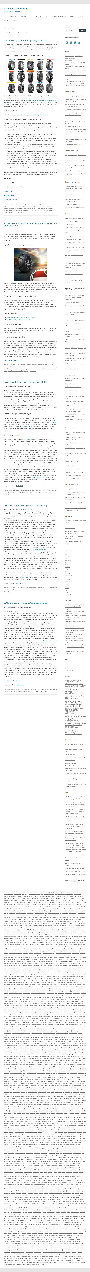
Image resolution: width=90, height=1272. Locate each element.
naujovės (63, 1197)
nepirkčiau (27, 1119)
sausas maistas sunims (46, 982)
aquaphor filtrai (11, 913)
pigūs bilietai (30, 1136)
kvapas (75, 1109)
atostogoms (34, 1130)
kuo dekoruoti (65, 1220)
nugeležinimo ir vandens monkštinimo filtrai (71, 908)
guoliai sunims (29, 980)
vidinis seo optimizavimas (70, 940)
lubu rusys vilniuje (12, 957)
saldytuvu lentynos (16, 949)
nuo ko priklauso (8, 1056)
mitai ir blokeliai (77, 1239)
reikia (75, 1123)
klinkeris (27, 1014)
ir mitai (12, 1087)
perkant (48, 1239)
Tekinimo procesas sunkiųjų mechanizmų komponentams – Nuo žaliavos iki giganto (75, 132)
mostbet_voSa (68, 630)
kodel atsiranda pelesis (61, 944)
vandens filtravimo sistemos (71, 720)
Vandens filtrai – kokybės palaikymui (74, 83)
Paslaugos (67, 579)
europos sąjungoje (52, 1077)
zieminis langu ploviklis (55, 967)
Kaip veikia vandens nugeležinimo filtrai (75, 306)
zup (68, 1151)
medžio (67, 1216)
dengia (58, 1115)
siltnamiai (27, 957)
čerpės (80, 1047)
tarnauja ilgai (35, 1071)
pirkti (27, 1113)
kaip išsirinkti (37, 1117)
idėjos (11, 1220)
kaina (48, 1092)
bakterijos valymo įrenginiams (74, 684)
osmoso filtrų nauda (8, 894)
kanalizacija (40, 1233)
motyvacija (69, 1218)
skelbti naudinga (81, 1075)
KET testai (29, 426)
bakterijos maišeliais (70, 1035)
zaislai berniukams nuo (13, 959)
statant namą (42, 1090)
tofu (76, 1003)
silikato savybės (44, 1241)
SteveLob (67, 611)
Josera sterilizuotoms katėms (72, 469)
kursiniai (14, 1176)
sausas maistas (12, 991)
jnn (60, 1159)
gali (4, 1210)
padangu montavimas (26, 367)
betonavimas (57, 1222)
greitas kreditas (50, 961)
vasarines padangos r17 (37, 210)
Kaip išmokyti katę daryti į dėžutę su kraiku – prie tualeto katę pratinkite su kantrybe (75, 250)
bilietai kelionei (60, 1142)
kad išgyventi (21, 1149)
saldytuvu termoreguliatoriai (29, 949)
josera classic (7, 940)
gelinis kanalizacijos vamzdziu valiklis (31, 1035)
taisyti (5, 1212)
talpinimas (28, 1100)
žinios (29, 1201)
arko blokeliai (29, 1069)
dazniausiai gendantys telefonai (30, 932)
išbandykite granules (9, 1071)
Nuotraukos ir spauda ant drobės (73, 126)
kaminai (83, 1205)
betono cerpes (36, 1043)
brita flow (59, 1005)
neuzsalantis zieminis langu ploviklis (40, 967)
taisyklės (58, 1146)
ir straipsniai (73, 1140)
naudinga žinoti (14, 1073)
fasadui (51, 1241)
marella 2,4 (27, 1005)
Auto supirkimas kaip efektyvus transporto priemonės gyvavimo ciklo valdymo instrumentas (75, 265)
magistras (80, 1174)
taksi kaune (76, 1094)
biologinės (48, 1127)
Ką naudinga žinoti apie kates (72, 221)
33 (73, 1201)
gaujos (23, 1216)
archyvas (60, 1203)
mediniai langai (80, 686)
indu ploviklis (41, 1020)
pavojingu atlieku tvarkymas (52, 1020)
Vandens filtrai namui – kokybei (73, 171)
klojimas (44, 1117)
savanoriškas (78, 1130)
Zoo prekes (69, 214)
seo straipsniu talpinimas (71, 710)
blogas (47, 995)
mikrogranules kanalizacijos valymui (12, 1035)
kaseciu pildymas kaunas (76, 1016)
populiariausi (73, 1229)
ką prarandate (45, 1056)
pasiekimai (59, 1214)
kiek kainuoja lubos (76, 955)
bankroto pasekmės (49, 1075)
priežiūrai (75, 1233)
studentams (74, 1174)
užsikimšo (22, 1083)
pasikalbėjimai (79, 1197)
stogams (64, 1191)
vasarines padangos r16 (24, 210)
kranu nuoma (50, 1045)
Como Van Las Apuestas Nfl (72, 626)
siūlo (47, 1229)
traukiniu (60, 1132)
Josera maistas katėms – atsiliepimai (74, 472)
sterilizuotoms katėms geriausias (12, 934)
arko (74, 1043)
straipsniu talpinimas (75, 715)
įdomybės (51, 1197)
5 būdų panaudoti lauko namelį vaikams (75, 320)
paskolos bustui (57, 976)
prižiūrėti (12, 1123)
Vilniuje (5, 1161)
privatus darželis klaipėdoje (10, 1026)
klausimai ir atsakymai (62, 1104)
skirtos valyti (71, 1127)
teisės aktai (32, 1102)
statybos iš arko (57, 1039)
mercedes (53, 1142)
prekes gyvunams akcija (64, 991)
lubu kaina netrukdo (22, 955)
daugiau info (12, 1231)
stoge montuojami (13, 1106)
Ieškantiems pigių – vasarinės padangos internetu (26, 40)
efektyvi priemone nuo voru (38, 938)
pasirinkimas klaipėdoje (66, 1024)
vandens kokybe (70, 722)
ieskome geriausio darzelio (63, 951)
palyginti (62, 1229)
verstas (74, 1115)
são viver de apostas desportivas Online (75, 645)
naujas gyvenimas (19, 1077)
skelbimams (82, 1138)
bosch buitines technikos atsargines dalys (59, 959)
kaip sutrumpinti (18, 1052)
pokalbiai (63, 1146)
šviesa (71, 1111)
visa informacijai (44, 1149)
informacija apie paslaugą (68, 1039)
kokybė (31, 1111)
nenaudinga (27, 1218)
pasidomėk (34, 1199)
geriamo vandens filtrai (53, 913)
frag (56, 1157)
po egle (9, 1119)
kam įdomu (80, 1140)
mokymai (30, 1212)
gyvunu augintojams (14, 984)
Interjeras (67, 567)
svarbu (36, 1123)
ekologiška (11, 1157)
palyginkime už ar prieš (25, 1064)
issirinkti (49, 1003)
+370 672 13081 (8, 191)
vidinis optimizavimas (75, 959)
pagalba (5, 1077)
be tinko (53, 1220)
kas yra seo (56, 925)
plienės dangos (70, 1191)
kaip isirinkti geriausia (9, 1014)
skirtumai (6, 1050)
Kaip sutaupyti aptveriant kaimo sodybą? (75, 109)
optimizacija (37, 1184)
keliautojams (52, 1153)
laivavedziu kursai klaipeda (14, 1216)
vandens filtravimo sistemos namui (71, 900)
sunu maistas (56, 978)
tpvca (54, 1102)
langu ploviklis (76, 967)
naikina (46, 1233)
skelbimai (73, 1142)
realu (36, 1195)
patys (20, 1210)
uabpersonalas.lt (60, 1050)
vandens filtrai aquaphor (41, 913)
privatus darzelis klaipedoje (11, 1029)
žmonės (67, 1130)
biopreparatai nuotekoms (28, 1012)
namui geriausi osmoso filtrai (23, 906)
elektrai (74, 1176)
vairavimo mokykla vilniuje (29, 492)
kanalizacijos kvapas (50, 997)
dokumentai (61, 1031)
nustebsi (68, 1207)
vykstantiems (53, 1104)
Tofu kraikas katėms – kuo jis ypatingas (75, 874)
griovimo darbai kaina (65, 1020)
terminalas (10, 1172)
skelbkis (53, 1144)
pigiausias (82, 1094)
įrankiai (72, 1184)
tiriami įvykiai (12, 1104)
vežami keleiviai (41, 1052)
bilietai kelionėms (72, 1134)
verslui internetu (26, 1144)
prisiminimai (30, 1174)
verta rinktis (40, 1062)
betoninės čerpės (62, 1073)
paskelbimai (6, 1138)
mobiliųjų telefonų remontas (78, 932)
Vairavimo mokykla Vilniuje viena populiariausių (25, 505)
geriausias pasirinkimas (74, 1062)
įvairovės (45, 1197)
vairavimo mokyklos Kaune (62, 1170)
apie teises (13, 1138)
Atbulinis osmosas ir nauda (72, 369)
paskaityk (54, 1199)
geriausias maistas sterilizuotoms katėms (49, 932)
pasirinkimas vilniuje (50, 951)
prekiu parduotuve (36, 989)
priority (64, 1151)
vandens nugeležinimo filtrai (73, 725)
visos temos (70, 1146)
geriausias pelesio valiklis (17, 940)
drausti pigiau (36, 1231)
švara (56, 1109)
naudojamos (81, 1123)
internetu (39, 1104)
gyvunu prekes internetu (36, 986)
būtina (46, 1210)
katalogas (50, 1138)
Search (67, 28)
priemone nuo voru (14, 925)
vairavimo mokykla (30, 439)
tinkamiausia (23, 1094)
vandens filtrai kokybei (39, 900)
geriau (44, 1058)
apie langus (20, 1138)
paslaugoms (59, 1153)
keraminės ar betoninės (24, 1090)
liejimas (73, 1222)
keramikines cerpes (26, 1043)
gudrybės (82, 1167)
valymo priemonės (8, 1069)
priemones (42, 1127)
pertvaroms (30, 1193)
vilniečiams (66, 1214)
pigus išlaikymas (48, 1081)
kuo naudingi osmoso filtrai (45, 898)
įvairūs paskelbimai (70, 1138)
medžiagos (64, 1115)
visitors (60, 1157)
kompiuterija (55, 1151)
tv (56, 1203)
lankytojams (43, 1201)
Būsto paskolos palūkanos (72, 390)
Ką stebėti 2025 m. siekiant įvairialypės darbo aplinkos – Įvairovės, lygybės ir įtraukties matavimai (75, 189)
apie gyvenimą (38, 1142)
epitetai (20, 1058)
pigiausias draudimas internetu (35, 1159)
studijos (36, 1174)
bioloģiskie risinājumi (25, 946)
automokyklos (34, 490)
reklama (40, 1195)
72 (77, 1201)
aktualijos (74, 1199)
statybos (40, 1041)
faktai (5, 1075)
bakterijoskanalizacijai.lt (70, 1022)
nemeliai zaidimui (30, 1010)
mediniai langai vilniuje (70, 688)
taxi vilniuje (12, 1050)
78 (75, 1201)
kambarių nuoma (62, 1161)
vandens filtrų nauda (16, 896)
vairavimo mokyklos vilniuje (43, 492)
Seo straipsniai (72, 705)
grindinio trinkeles (52, 1043)
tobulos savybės (42, 1092)
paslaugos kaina (48, 1159)
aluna (12, 1005)
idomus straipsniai (55, 1069)
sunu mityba (65, 986)
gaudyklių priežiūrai (26, 1071)
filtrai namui (34, 906)
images (53, 1203)
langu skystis (25, 1050)
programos (68, 1031)
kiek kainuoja (75, 1031)
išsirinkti (72, 1113)
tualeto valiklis (20, 1018)
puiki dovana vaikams (39, 930)
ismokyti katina (70, 1003)
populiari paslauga (8, 1052)
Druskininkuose (19, 1170)
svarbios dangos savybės (27, 1243)
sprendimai (12, 1241)
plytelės (60, 1239)
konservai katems (8, 982)
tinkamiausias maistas (12, 995)
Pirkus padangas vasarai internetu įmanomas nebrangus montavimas (27, 115)
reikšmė (50, 1172)
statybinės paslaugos (24, 1045)
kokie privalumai (41, 1073)
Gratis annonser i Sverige (58, 16)
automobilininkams (16, 1146)
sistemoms (61, 1125)
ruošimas (55, 1210)
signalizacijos (54, 1155)
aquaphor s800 (47, 917)
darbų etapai (28, 1176)
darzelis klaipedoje (81, 1022)
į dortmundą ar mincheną (63, 1054)
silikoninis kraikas (17, 982)
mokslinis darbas (19, 1172)
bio (42, 1109)
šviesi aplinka (59, 1113)
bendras (43, 1203)
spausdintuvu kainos (30, 1018)
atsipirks (73, 1207)
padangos (8, 206)
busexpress (83, 1195)
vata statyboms (57, 1241)
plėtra (41, 1172)
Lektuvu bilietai (70, 91)
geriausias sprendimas (61, 1062)
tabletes (41, 1066)
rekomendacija (7, 1130)
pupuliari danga (75, 1092)
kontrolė (80, 1102)
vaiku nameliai (21, 1010)
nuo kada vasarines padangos (71, 695)
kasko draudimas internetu (32, 1165)
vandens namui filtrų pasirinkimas (67, 902)
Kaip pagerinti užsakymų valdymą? (74, 144)
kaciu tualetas (67, 980)
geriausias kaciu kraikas (15, 932)
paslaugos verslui (57, 1140)
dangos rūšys (75, 1060)
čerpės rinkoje (64, 1090)
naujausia (67, 1195)
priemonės (17, 1071)
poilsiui (40, 1161)
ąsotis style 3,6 (52, 1005)
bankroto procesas (61, 1079)
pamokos (65, 1186)
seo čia (67, 1149)
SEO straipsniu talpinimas (11, 199)
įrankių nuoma (42, 1045)
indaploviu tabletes (13, 1047)
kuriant (26, 1220)
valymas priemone (65, 1069)
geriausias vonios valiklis (52, 934)
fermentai (78, 1121)
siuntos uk (70, 1159)
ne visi (71, 1123)
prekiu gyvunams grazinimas (28, 976)
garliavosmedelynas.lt (19, 1069)
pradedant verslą (52, 1186)
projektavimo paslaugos (76, 1178)
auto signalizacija (29, 689)
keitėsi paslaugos (63, 1094)
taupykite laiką (13, 1081)
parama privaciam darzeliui (28, 951)
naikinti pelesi (69, 1014)
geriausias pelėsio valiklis (52, 927)
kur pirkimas (43, 1220)
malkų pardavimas (58, 1037)
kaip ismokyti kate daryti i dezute (32, 991)
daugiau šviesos (73, 1117)
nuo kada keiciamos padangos (47, 970)
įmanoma (53, 1207)
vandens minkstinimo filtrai (75, 723)
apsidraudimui (74, 1136)
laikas (67, 1229)
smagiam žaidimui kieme (52, 930)
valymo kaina (59, 1123)
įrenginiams (38, 1121)
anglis (70, 1037)
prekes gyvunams (73, 982)
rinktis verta (16, 1083)
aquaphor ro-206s (41, 921)
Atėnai (32, 1155)
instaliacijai (6, 1178)
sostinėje (11, 1163)
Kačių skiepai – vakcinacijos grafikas (74, 218)
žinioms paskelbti (64, 1144)
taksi (66, 1096)
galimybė (21, 1106)
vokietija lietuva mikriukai (36, 1050)
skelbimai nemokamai (80, 714)
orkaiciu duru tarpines (74, 949)
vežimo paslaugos (13, 1224)
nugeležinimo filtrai (69, 923)
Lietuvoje (60, 1186)
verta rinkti (36, 1229)
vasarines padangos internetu (44, 206)
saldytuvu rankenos (73, 946)
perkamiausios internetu (15, 1003)
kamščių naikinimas (74, 1083)
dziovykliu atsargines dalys (26, 959)
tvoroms (60, 1071)
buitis (29, 942)
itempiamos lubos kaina (51, 955)
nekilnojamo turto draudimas (76, 1189)
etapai (16, 1210)
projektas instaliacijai (9, 1182)
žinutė (5, 1233)
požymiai (6, 1106)
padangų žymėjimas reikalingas (24, 936)
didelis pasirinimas (32, 1092)
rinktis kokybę (31, 1087)
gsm (45, 689)
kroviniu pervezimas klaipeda (48, 1010)
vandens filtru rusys (37, 917)
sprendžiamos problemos (65, 1233)
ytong (64, 1043)
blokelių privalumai (31, 1073)
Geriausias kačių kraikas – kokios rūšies (75, 871)
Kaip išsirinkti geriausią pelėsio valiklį (74, 96)
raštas (33, 1210)
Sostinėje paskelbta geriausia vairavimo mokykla (25, 382)
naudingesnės (42, 1125)
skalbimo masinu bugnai (48, 953)
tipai (41, 1111)
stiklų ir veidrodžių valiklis (67, 1066)
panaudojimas (30, 1205)
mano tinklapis (67, 1193)
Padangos (19, 204)
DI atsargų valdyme (70, 489)
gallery (65, 1203)
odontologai (81, 1003)
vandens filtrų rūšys (62, 904)
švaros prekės (21, 1098)
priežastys (55, 1235)
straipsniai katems (62, 957)
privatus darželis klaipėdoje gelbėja (40, 1024)
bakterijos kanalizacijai (70, 680)
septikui (52, 1029)
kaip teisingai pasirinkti (73, 1056)
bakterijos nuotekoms (80, 680)
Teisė (31, 16)
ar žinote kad (26, 1239)
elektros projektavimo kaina (21, 1182)
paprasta (11, 1132)
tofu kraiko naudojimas (43, 984)
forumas (49, 1201)
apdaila (27, 1222)
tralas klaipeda (60, 1010)
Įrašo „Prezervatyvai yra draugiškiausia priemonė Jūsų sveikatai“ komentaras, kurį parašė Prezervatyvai (75, 811)
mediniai (14, 1010)
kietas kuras (57, 1045)
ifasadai (35, 1222)
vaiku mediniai (75, 1007)
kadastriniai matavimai (31, 1132)
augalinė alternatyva (63, 984)
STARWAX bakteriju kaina (68, 1012)
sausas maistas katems (77, 980)
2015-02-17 (19, 486)
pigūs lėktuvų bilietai (73, 1203)
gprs (63, 1159)
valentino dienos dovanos (42, 1022)
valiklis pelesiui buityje (80, 1012)
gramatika (61, 1155)
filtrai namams (29, 900)
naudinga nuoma (80, 1226)
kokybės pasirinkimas (13, 1062)
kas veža (48, 1052)
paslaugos (16, 1056)
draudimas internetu (23, 1102)
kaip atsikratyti (19, 1111)
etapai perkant (23, 1087)
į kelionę (53, 1146)
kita (12, 1195)
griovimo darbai (7, 1043)
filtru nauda (13, 997)
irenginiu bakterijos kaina (54, 1012)
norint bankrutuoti (71, 1079)
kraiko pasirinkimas (57, 1003)
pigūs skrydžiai (58, 1193)
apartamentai (17, 1161)
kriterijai (34, 1058)
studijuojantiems (66, 1174)
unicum (77, 1193)
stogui (54, 1115)
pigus (54, 1096)
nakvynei (76, 1159)
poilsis (32, 1157)
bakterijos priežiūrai (27, 1037)
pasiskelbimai (46, 1142)
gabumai (81, 1172)
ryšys (19, 1233)
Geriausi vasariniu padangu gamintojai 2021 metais (50, 974)
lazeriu (5, 1218)
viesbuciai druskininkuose (71, 732)
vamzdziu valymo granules (75, 1033)
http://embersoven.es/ (71, 634)
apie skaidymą (77, 1085)
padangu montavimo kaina (39, 367)
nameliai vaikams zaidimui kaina (29, 1016)
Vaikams (6, 20)
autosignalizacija (39, 689)
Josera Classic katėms (70, 466)
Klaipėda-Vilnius (24, 1229)
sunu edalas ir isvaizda (55, 986)
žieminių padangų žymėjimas (49, 892)
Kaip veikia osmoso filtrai (71, 277)
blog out (19, 1201)
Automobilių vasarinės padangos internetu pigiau (21, 317)
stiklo (54, 1216)
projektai (79, 1176)
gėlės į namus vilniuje (60, 1098)
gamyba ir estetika (66, 1087)
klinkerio (31, 1117)
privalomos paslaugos (22, 1104)
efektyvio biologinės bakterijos (11, 999)
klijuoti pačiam (65, 1237)
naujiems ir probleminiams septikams (21, 1033)
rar (53, 1157)
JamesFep (67, 605)
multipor (60, 1043)
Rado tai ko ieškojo (70, 754)
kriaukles (11, 942)
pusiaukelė (17, 1174)
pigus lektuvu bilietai (45, 1165)
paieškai (78, 1144)
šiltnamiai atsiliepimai (52, 993)
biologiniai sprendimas (30, 1085)
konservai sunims (58, 980)
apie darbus (50, 1222)
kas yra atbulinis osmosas (73, 896)
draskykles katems (26, 963)
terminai (77, 1111)
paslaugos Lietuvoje (52, 1031)
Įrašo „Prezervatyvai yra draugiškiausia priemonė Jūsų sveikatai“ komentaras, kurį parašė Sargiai (75, 804)
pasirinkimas (53, 1071)
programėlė (77, 1096)
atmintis (79, 1207)
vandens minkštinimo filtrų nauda (40, 908)
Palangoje (10, 1161)
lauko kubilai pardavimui (26, 925)
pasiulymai (56, 1138)
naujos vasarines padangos (35, 204)
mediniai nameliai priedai (44, 1016)
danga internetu (41, 1239)
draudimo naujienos (19, 1132)
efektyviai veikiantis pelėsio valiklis (54, 938)
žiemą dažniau (55, 1085)
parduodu (18, 1222)
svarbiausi (56, 1229)
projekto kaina (7, 1180)
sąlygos (51, 1229)
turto (50, 1100)
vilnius (8, 1098)
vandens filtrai (70, 719)
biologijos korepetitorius (25, 1029)
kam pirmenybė (33, 1054)
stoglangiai (80, 1098)
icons (77, 1195)
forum (26, 1195)
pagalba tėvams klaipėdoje (24, 1024)
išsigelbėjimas (32, 1077)
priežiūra (77, 1113)
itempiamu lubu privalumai (10, 955)
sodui (27, 999)
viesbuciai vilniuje (72, 734)
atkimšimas (57, 1083)
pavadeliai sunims (66, 989)
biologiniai (34, 1235)
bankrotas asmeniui (69, 1077)
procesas (28, 1056)
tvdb (66, 1159)
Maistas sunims (70, 428)
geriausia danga (74, 1047)
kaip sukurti (51, 1062)
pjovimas (59, 1216)
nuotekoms (47, 1109)
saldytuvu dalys (15, 974)
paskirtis (65, 1071)
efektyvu (11, 1125)
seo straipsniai (22, 1159)
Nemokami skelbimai (71, 740)
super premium (48, 978)
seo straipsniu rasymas (74, 708)
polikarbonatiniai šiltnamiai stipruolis (45, 944)
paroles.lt (34, 1029)
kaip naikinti (44, 1014)
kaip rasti (60, 1226)
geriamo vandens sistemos (32, 911)
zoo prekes (71, 1005)
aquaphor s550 (67, 921)
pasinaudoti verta (39, 1079)
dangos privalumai (72, 1073)
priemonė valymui (75, 1069)
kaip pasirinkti (13, 1085)
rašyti (84, 1210)
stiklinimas (35, 1134)
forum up (20, 1197)
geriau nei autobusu (23, 1054)
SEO (67, 792)
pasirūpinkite (21, 1115)
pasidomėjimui (35, 1201)
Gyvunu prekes (70, 516)
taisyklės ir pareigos (56, 1052)
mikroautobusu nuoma (72, 690)
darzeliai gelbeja (40, 951)
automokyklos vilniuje (45, 490)
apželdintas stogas (20, 1241)
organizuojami (40, 1214)
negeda (60, 1199)
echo (30, 1214)
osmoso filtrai (17, 894)
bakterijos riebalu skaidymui (71, 682)
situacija (53, 1106)
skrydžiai (6, 1226)
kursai (5, 1140)
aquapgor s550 (75, 917)
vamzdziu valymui (46, 1035)
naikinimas (6, 1121)
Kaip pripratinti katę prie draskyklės (74, 227)
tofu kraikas (36, 982)
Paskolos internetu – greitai (72, 375)
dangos (10, 1083)
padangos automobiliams (53, 1243)
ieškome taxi (49, 1096)
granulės (57, 1212)
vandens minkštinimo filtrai (77, 906)
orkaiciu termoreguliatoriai (14, 951)
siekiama (47, 1207)
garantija (38, 1186)
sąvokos (71, 1104)
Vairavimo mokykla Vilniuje (11, 681)
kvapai (11, 1121)
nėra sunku (6, 1229)
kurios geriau (34, 1090)
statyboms (18, 1193)
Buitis (66, 558)
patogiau (39, 1058)
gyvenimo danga (73, 1090)
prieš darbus (62, 1119)
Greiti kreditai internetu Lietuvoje (73, 387)
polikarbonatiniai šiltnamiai (15, 993)
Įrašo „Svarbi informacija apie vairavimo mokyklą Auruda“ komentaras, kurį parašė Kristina (75, 819)
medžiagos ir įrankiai (34, 1224)
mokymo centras (37, 1212)
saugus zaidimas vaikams (69, 942)
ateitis (15, 1197)
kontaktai (79, 984)
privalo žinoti (14, 1090)
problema (24, 1233)
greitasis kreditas (41, 961)
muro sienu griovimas (69, 1018)
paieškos (45, 1218)
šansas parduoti (26, 1146)
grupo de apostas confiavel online (74, 638)
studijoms (75, 1172)
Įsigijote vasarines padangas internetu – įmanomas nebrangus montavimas (30, 224)
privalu (55, 1172)
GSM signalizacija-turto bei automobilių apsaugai (26, 602)
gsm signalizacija (50, 689)
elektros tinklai (20, 1180)
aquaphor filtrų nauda (51, 915)
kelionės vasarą (13, 1054)
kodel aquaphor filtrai (46, 919)
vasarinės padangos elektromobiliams (42, 936)
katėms (26, 984)
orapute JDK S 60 (21, 1020)
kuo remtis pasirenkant (53, 1060)
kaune (48, 1094)
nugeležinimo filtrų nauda (10, 908)
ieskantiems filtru (80, 995)
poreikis (13, 1191)
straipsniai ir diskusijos (45, 1140)
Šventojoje (28, 1161)
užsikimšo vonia (49, 1083)
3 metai (26, 1077)
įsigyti (48, 1117)
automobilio (36, 1098)
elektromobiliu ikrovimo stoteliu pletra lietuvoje (70, 934)
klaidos (23, 1113)
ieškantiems (80, 1229)
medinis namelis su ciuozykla (66, 963)
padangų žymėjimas (25, 892)
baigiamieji (42, 1174)
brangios (6, 1132)
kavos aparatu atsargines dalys (65, 972)
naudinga (66, 1113)
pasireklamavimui (19, 1142)
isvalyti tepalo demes (14, 965)
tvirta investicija (72, 1071)
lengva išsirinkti (70, 1081)
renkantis (33, 1119)
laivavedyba (77, 1214)
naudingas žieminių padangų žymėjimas (63, 936)
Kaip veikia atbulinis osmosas (72, 204)
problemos (73, 1220)
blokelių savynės (77, 1241)
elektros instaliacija (30, 1180)
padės (50, 1130)
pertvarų (44, 1205)
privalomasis (45, 1104)
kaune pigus (6, 1096)
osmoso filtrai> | (78, 892)
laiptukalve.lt (50, 1098)
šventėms (72, 1226)
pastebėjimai (57, 1195)
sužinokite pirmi (35, 1149)
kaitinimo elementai (52, 949)
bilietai (65, 1132)
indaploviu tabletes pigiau (69, 1064)
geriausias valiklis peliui (25, 938)
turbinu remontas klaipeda (50, 957)
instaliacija (38, 1180)
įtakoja (46, 1062)
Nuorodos (14, 20)
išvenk (24, 1210)
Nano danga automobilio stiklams (74, 274)
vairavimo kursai (13, 691)
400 (9, 1218)
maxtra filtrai (7, 1005)
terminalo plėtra (79, 1170)
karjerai (11, 1174)
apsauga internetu (35, 1144)
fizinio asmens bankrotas (13, 1075)
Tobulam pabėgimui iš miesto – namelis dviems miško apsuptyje (74, 607)
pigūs (10, 1134)
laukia (8, 1191)
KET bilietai (54, 422)
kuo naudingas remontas (80, 936)
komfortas (14, 1115)
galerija (48, 1203)
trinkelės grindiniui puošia (46, 1039)
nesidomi (57, 1231)
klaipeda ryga (43, 1098)
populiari (66, 1117)
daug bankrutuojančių (50, 1079)
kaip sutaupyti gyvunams (62, 982)
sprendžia (6, 1125)
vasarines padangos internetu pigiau (13, 208)
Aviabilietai (13, 16)
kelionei (40, 1130)
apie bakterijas (39, 1106)
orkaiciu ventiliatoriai (63, 949)
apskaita (53, 1134)
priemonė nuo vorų (37, 925)
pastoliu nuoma (34, 1045)
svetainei (76, 1155)
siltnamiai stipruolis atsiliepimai (27, 944)
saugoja (14, 1130)
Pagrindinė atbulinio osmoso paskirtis (75, 207)
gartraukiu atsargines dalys (41, 959)
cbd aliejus (82, 953)
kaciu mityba (75, 976)
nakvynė (13, 1165)
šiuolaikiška (22, 1186)
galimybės (78, 1184)
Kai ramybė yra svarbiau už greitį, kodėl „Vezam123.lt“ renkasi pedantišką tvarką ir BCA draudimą (75, 139)
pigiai (23, 1222)
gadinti (52, 1123)
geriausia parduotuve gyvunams (23, 989)
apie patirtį (11, 1142)
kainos (15, 1098)
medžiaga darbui (36, 1176)
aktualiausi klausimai (62, 1056)
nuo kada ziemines (14, 944)
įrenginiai (36, 1111)
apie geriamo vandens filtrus (58, 896)
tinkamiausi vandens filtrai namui (54, 900)
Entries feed (68, 666)
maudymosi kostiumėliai (49, 1050)
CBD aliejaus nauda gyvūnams (73, 475)
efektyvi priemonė (30, 1083)
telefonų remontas (47, 925)
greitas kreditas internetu (61, 961)
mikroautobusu (21, 1100)
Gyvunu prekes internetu (73, 461)
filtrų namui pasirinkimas (74, 898)
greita (75, 1235)
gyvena (54, 1214)
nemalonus (6, 1111)
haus (68, 1043)
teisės (9, 1140)
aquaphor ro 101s (17, 923)
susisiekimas (60, 1096)
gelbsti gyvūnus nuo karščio (26, 1001)
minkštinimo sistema (49, 894)
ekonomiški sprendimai (25, 1062)
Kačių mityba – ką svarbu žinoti (73, 239)
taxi (12, 1098)
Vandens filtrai (68, 594)
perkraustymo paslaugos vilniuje (15, 978)
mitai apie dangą (20, 1031)
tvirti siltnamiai (26, 993)
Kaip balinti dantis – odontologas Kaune (75, 81)
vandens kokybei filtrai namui (50, 902)
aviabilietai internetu (81, 1157)
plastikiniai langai (69, 696)
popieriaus (49, 1216)
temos (53, 1174)
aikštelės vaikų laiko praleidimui (67, 930)
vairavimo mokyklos (35, 477)
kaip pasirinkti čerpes (65, 1060)
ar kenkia (12, 1111)
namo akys (27, 1106)
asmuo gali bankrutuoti (70, 1075)
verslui (76, 1186)
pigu (79, 1161)
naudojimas (31, 1121)
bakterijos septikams (16, 1037)
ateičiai (22, 1191)
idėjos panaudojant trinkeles (31, 1039)
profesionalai (18, 1212)
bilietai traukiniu (72, 1132)
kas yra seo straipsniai (30, 940)
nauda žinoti (16, 1094)
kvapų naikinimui (70, 1121)
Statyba (80, 16)
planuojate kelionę (51, 1058)
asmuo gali (60, 1077)
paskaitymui (13, 1201)
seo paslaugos (73, 702)
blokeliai (79, 1043)
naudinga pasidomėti (56, 1092)
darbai (5, 1176)
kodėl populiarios (51, 1054)
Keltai (46, 16)
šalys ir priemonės (45, 1144)
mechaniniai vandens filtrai (71, 686)
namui (32, 1115)
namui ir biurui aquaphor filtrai (15, 919)
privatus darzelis (75, 951)
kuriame (34, 1062)
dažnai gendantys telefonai (38, 934)
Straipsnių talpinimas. (16, 8)
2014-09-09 (20, 685)
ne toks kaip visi (25, 1066)
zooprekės (43, 1003)
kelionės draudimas (57, 1100)
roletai (55, 1161)
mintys (83, 1207)
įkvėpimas (15, 1186)
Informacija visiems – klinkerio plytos (74, 628)
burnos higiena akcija (71, 1098)
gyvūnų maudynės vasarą (40, 1001)
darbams (42, 1224)
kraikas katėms (74, 1001)
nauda (52, 1109)
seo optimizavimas (72, 700)
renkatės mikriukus (26, 1060)
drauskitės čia (61, 1149)
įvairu (68, 1197)
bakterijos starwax (37, 1047)
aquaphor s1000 (8, 923)
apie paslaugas (48, 1226)
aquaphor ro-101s (56, 917)
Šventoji (84, 1161)
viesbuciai (79, 731)
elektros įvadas (73, 1182)
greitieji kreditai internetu (75, 961)
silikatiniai (36, 1241)
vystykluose (29, 1189)
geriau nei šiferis (61, 1081)
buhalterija (46, 1134)
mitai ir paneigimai (36, 1056)
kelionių (47, 1102)
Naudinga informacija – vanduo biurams (75, 75)
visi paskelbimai (77, 1153)
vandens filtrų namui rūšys (35, 902)
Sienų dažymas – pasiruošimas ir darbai (75, 85)
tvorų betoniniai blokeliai (44, 1069)
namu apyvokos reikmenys (20, 942)
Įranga (66, 569)
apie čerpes (38, 1031)
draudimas (29, 1098)
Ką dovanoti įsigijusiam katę (72, 478)
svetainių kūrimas (78, 1045)
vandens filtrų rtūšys (81, 902)
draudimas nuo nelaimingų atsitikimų (48, 1189)
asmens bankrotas (42, 1077)
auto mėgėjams (13, 1136)
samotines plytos (16, 1043)
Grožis (66, 565)
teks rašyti (23, 1174)
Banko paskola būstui (70, 384)
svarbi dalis (82, 1111)
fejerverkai (72, 995)
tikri (8, 1212)
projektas (14, 1180)
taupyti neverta (66, 1092)
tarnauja (84, 1121)
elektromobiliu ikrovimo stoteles (44, 976)
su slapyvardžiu (77, 1146)
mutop (8, 1203)
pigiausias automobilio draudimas (73, 1050)
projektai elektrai (59, 1180)
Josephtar (67, 615)
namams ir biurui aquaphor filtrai (32, 919)
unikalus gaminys (79, 1081)
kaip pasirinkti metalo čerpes (40, 1060)
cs (10, 1195)
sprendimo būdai (20, 1235)
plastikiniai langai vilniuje (78, 696)
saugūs (66, 1231)
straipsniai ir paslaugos (36, 1146)
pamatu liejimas (56, 1041)
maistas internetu (24, 995)
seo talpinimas (22, 1136)
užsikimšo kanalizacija (41, 1087)
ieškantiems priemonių (43, 1029)
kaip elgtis (11, 1077)
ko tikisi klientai (76, 1037)
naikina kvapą (20, 1085)
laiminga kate (71, 957)
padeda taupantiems (66, 1102)
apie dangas (54, 1117)
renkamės (70, 1109)
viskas (16, 1195)
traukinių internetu (17, 1134)
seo (66, 697)
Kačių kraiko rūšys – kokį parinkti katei (75, 868)
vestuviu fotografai (58, 1018)
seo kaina (70, 698)
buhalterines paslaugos (72, 1029)
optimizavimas (59, 1184)
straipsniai (53, 995)
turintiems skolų (59, 1075)
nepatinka (34, 1233)
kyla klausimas (64, 1083)
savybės (13, 1222)
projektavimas (46, 1178)
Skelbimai (38, 16)
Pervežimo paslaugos (72, 484)
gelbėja (30, 1229)
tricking (20, 1155)
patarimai (44, 1031)
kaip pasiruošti (73, 1054)
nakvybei (70, 1155)
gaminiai (79, 1115)
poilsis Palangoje (38, 1136)
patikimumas (12, 1020)
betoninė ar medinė (44, 1071)
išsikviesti (35, 1096)
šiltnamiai (51, 999)
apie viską (62, 1138)
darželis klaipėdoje (54, 1024)
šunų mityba (50, 1001)
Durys (66, 562)
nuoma (41, 1134)
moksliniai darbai (45, 1191)
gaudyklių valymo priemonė (34, 1094)
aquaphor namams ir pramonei (20, 915)
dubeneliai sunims (39, 980)
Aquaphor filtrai (69, 60)
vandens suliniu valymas (62, 1033)
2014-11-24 (19, 583)
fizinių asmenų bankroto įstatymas (29, 1075)
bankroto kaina (22, 1079)
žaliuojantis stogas (66, 1241)
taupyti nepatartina (15, 1092)
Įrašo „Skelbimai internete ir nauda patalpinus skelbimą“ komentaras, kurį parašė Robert (75, 826)
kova (25, 1121)
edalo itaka (45, 986)
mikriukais (78, 1058)
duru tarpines (75, 953)
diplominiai (58, 1174)
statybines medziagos (12, 1045)
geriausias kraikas (26, 1003)
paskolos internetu (20, 961)
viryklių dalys (77, 972)
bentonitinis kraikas (27, 982)
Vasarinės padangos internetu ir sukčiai (18, 319)
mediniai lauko (61, 1007)
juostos (28, 1155)
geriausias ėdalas (33, 995)
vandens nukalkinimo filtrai (10, 911)
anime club (6, 1199)
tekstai (44, 1138)
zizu (24, 1155)
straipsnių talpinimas (78, 1224)
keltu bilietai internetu (15, 1189)
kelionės (75, 1100)
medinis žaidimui (20, 1007)
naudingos (44, 1121)
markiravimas (29, 1216)
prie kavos (43, 1199)
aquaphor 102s (26, 923)
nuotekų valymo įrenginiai (78, 1125)
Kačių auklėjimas (69, 224)
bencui (23, 1189)
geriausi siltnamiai (75, 991)
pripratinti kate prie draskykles (50, 963)
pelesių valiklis (61, 1014)
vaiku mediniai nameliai (14, 1016)
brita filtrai (67, 685)
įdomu (20, 1214)
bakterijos (13, 1109)
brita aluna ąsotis (19, 1005)
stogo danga (18, 1012)
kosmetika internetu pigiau (28, 1022)
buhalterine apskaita (63, 946)
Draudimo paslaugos (72, 150)
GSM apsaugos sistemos (49, 641)
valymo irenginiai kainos (80, 1026)
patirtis (48, 1073)
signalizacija (39, 1155)
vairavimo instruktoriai (39, 550)
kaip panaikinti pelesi (35, 1014)
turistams (34, 1161)
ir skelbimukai (74, 1149)
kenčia (76, 1210)
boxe (73, 1193)
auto (63, 1136)
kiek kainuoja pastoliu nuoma (24, 1041)
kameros (6, 1104)
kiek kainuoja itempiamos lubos (36, 955)
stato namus (64, 1041)
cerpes (35, 1069)
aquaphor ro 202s (35, 923)
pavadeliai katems (56, 989)
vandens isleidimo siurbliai (15, 953)
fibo (71, 1043)
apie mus (51, 1193)
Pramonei (72, 16)
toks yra (70, 1094)
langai (48, 1113)
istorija (28, 1167)
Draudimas (23, 16)
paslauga (10, 1113)
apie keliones (15, 1140)
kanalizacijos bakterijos (61, 997)
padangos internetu (52, 965)
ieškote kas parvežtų (67, 1052)
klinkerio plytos (19, 1014)
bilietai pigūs (26, 1134)
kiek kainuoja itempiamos (64, 955)
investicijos (6, 1220)
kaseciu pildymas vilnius (62, 1016)
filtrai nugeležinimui (68, 892)
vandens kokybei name (10, 904)
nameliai (68, 1007)
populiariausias (78, 1104)
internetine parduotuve (13, 892)
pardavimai (83, 1113)
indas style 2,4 (44, 1005)
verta (15, 1113)
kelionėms (67, 1136)
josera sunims (11, 980)
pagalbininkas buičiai (37, 1064)
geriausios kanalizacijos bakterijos (40, 946)
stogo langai (6, 1100)
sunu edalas (63, 978)
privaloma (6, 1174)
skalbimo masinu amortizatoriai (63, 953)
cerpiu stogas (11, 1031)
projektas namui (65, 1178)
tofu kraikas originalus (14, 976)
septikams (12, 1018)
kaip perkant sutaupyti (74, 986)
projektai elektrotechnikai (36, 1178)
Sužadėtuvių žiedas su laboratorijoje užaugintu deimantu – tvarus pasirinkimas (74, 404)
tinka (84, 1231)
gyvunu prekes (79, 957)
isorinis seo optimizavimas (56, 940)
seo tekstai (70, 713)
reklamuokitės (13, 1149)
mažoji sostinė (28, 1096)
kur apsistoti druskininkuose (79, 685)
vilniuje (80, 734)
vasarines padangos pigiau (10, 210)
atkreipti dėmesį (42, 1054)
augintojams (42, 995)
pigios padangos (41, 972)
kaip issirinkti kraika (13, 1001)
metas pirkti (66, 1111)
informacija (52, 1056)
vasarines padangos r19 (10, 212)
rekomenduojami (68, 1239)
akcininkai (27, 1157)
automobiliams (23, 1140)
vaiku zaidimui (15, 946)
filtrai (71, 685)
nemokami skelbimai (9, 1205)
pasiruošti (45, 1130)
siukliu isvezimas (82, 1010)
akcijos (34, 1100)
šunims (22, 984)
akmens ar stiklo (74, 1237)
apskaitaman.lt (7, 1033)
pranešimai (6, 1201)
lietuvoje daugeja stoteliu (10, 936)
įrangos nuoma (47, 1041)
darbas (5, 1172)
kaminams (70, 1205)
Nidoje (56, 1163)
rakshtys (6, 1214)
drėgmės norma (52, 1237)
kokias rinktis (58, 1064)
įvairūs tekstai (65, 1140)
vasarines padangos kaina (29, 208)
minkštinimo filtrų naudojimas (36, 894)
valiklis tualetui (55, 1066)
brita (64, 1003)
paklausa (18, 1165)
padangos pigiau (24, 970)
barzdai (78, 1222)
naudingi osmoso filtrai (32, 898)
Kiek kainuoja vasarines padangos (28, 974)
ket (52, 490)
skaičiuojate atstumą (16, 1060)
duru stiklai (25, 953)
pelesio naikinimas (52, 1014)
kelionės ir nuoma (14, 1229)
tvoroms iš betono (78, 1066)
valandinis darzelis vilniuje (73, 978)
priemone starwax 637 (41, 1012)
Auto (5, 16)
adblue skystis (53, 946)
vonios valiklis (47, 1066)
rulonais (83, 1069)
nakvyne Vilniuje (70, 693)
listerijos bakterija (72, 944)
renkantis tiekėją (61, 1058)
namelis (40, 1007)
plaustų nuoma (50, 1212)
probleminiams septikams (57, 1035)
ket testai (8, 492)
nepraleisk (27, 1199)
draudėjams (46, 1146)
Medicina (67, 573)
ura (23, 1201)
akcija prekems (36, 1003)
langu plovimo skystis (67, 967)
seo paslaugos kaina (73, 704)
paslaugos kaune (19, 1096)
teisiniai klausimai (67, 1153)
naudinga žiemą (52, 1111)
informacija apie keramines (53, 1090)
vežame (34, 1052)
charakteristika (24, 1117)
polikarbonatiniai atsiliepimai (38, 993)
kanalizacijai (47, 1106)
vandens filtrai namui (19, 900)
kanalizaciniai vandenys (49, 1033)
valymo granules (34, 1066)
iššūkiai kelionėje (27, 1052)
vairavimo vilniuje (50, 590)
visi (22, 1218)
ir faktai (17, 1087)
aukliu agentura (69, 1026)
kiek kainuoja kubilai (26, 934)
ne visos (29, 1125)
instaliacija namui (24, 1178)
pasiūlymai (36, 1163)
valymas (56, 1125)
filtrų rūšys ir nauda (60, 894)
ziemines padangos (14, 970)
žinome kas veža (82, 1054)
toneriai (54, 1016)
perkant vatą (54, 1239)
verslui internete (51, 1184)
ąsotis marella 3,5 (35, 1005)
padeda (58, 1106)
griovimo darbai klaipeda (71, 1010)
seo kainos (75, 698)
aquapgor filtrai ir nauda (72, 915)
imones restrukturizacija (42, 1018)
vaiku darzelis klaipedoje (10, 1024)
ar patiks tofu (53, 984)
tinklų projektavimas (40, 1182)
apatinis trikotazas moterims (56, 1022)
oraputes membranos (31, 1020)
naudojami (35, 1220)
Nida (64, 1207)
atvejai (5, 1113)
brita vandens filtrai (34, 999)
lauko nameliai (53, 1007)
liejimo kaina (49, 1224)
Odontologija (68, 575)
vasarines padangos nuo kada (45, 208)
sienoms (13, 1193)
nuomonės (12, 1144)
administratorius (31, 1081)
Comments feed (69, 668)
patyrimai (27, 1149)
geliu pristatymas (76, 1020)
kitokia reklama (26, 1151)
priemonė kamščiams (48, 1064)
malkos (66, 1037)
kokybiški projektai (14, 1178)
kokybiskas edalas (46, 989)
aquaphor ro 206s (45, 923)
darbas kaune (54, 1094)
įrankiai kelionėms (74, 1151)
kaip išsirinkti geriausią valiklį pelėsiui (24, 930)
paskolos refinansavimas (15, 963)
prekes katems (75, 989)
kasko (79, 1100)
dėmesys (10, 1094)
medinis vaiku (28, 1007)
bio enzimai (22, 1047)
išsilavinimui (21, 1176)
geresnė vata (13, 1239)
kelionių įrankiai (53, 1149)
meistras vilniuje (28, 978)
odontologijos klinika (38, 978)
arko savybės (30, 1241)
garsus (11, 1199)
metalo (36, 1216)
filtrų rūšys (59, 892)
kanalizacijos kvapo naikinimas (75, 1041)
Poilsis (66, 581)
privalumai (6, 1117)
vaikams (34, 942)
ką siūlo (12, 1096)
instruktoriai (37, 587)
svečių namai (7, 1170)
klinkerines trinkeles (9, 1012)
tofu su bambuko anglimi (70, 974)
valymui (48, 1123)
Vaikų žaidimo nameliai (9, 1007)
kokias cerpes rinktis (38, 1037)
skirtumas (48, 1167)
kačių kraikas (66, 1001)
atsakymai (6, 1241)
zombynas (48, 1157)
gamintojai (41, 1115)
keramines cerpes (48, 1037)
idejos (50, 1210)
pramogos (17, 1167)
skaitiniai (49, 1199)
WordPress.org (69, 670)
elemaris (65, 1005)
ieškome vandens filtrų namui (21, 902)
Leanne (67, 651)
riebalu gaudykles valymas (66, 1085)
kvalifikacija (48, 1214)
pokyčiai (25, 1212)
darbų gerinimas (66, 1222)
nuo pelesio (54, 1026)
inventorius (21, 1220)
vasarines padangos (31, 206)
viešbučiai (82, 1159)
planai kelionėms (11, 1151)
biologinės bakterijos (38, 997)
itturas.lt (40, 1132)
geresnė (61, 1165)
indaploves (18, 1050)
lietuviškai (59, 1207)
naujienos (9, 986)
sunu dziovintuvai (49, 980)
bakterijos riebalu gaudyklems (72, 681)
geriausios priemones (36, 1033)
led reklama (61, 993)
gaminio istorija (14, 1064)
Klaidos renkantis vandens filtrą (73, 271)
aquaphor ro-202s (11, 921)
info (54, 982)
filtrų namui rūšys (52, 904)
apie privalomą (32, 1104)
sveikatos (69, 1100)
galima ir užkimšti (40, 1083)
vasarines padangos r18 (50, 210)
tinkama (27, 1115)
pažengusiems (61, 1172)
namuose (19, 1239)
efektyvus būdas (13, 1058)
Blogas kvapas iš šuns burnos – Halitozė (75, 236)
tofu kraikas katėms (80, 1005)
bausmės (74, 1102)
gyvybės (42, 1102)
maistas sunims (73, 999)
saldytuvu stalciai (42, 949)
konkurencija (42, 1096)
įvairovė (16, 1214)
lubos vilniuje (21, 957)
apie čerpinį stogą (29, 1031)
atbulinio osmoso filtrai (38, 896)
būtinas (30, 1231)
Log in (66, 664)
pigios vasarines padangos (18, 206)
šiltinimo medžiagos (19, 1039)
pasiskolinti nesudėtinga (9, 961)
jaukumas (48, 1119)
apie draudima (31, 1140)
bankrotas (41, 1075)
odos (63, 1216)
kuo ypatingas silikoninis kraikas (49, 991)
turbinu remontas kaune (37, 957)
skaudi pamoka (22, 1081)
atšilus (62, 1231)
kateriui (34, 1214)
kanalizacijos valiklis (13, 1159)
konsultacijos (11, 1153)
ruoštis (12, 1210)
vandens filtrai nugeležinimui (24, 908)
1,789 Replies (7, 230)
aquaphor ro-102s (66, 917)
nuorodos (15, 986)
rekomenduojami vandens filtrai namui (26, 904)
